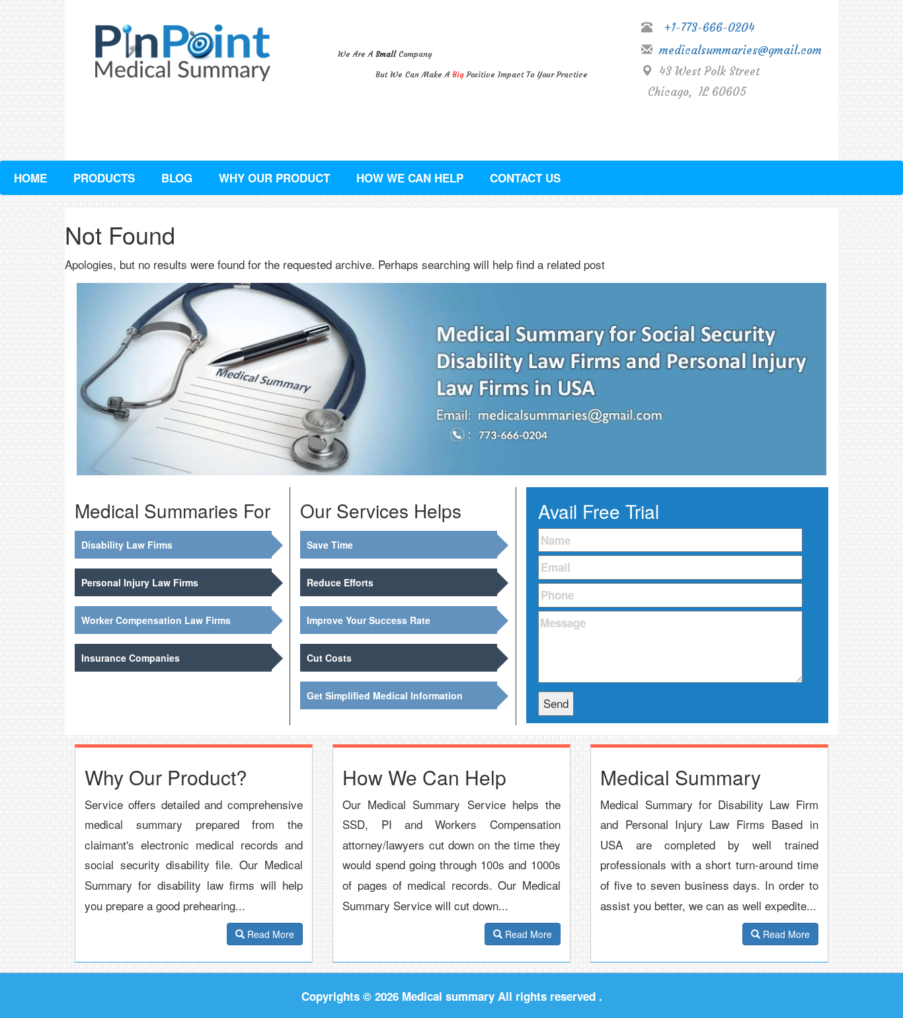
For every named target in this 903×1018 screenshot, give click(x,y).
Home (30, 178)
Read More (269, 934)
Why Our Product (274, 178)
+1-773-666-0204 (709, 27)
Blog (176, 178)
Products (104, 178)
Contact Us (525, 178)
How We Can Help (409, 178)
